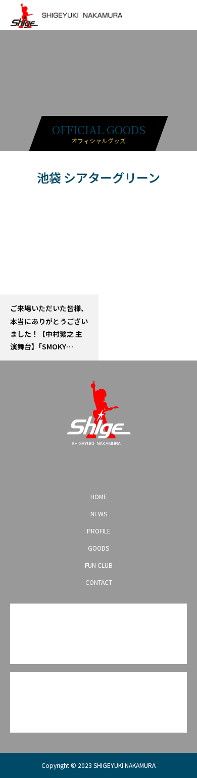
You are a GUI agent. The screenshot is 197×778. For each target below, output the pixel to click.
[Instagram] (66, 468)
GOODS (98, 548)
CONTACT (98, 582)
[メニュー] (182, 15)
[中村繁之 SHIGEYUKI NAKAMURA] (98, 413)
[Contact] (115, 468)
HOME (98, 496)
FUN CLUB (99, 565)
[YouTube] (98, 468)
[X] (82, 468)
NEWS (98, 513)
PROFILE (99, 530)
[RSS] (131, 468)
